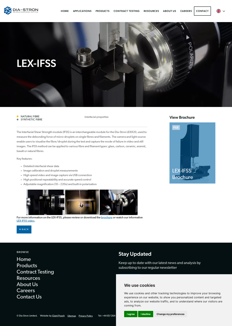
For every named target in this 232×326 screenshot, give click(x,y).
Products (103, 11)
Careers (186, 11)
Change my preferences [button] (170, 314)
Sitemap (71, 316)
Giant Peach (58, 316)
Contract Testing (127, 11)
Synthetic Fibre (31, 120)
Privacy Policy (86, 316)
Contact (202, 11)
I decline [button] (145, 314)
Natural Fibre (30, 116)
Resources (151, 11)
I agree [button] (131, 314)
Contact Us (29, 297)
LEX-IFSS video (25, 221)
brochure (106, 217)
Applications (82, 11)
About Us (169, 11)
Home (65, 11)
